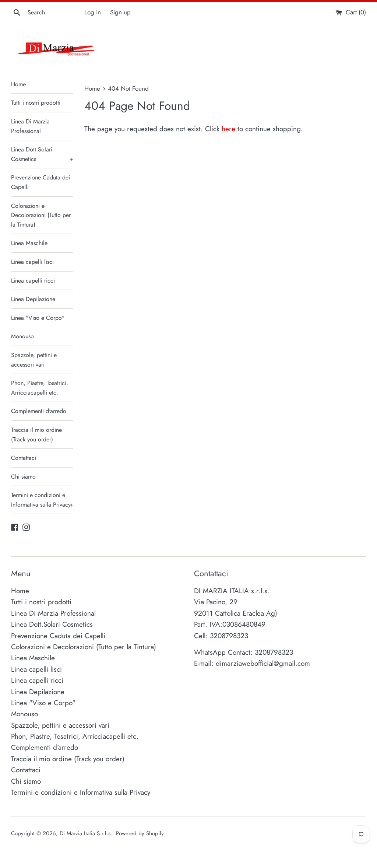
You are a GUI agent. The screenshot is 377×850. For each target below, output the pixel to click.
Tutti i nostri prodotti (35, 102)
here (228, 129)
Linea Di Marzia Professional (30, 126)
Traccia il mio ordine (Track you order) (36, 435)
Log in (92, 12)
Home (18, 84)
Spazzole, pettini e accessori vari (34, 360)
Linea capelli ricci (33, 280)
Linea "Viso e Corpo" (37, 318)
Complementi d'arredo (38, 411)
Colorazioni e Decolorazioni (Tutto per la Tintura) (41, 215)
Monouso (22, 336)
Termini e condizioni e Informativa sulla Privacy (42, 500)
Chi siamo (23, 476)
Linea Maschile (29, 243)
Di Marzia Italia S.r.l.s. (86, 833)
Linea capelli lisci (32, 262)
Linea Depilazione (33, 299)
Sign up (120, 12)
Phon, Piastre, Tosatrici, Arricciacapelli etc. (39, 388)
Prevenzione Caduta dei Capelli (40, 182)
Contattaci (23, 458)
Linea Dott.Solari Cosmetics (42, 154)
